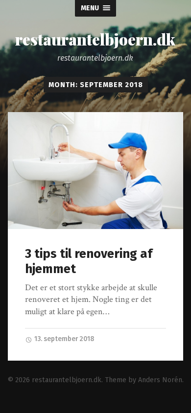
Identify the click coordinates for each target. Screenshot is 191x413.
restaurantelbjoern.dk (95, 39)
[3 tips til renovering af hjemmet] (96, 170)
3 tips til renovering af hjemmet (88, 261)
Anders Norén (160, 380)
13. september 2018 (63, 339)
